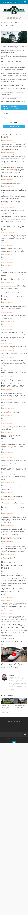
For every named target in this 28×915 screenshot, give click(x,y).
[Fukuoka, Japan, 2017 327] (7, 613)
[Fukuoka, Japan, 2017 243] (7, 455)
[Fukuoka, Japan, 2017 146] (7, 282)
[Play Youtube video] (14, 654)
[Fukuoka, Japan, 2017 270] (7, 492)
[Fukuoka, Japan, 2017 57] (7, 179)
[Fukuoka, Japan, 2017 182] (7, 376)
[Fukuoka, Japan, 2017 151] (7, 302)
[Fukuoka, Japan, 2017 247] (7, 457)
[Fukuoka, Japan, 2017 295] (7, 541)
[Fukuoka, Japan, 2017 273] (7, 472)
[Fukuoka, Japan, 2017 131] (7, 260)
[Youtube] (14, 18)
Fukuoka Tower (9, 446)
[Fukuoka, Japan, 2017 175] (7, 357)
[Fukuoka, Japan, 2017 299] (7, 571)
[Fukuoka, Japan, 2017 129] (7, 265)
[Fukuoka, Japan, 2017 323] (7, 600)
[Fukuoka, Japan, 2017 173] (7, 343)
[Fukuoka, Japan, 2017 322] (7, 597)
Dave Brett (6, 28)
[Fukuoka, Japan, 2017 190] (7, 350)
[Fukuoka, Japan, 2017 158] (7, 329)
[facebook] (8, 18)
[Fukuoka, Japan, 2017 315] (7, 513)
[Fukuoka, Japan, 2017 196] (7, 389)
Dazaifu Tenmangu (5, 235)
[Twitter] (20, 18)
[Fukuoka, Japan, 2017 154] (7, 327)
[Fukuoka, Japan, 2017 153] (7, 324)
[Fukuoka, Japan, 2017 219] (7, 432)
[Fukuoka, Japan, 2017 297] (7, 544)
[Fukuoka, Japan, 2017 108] (7, 243)
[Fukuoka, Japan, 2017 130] (7, 257)
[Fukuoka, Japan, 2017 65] (7, 186)
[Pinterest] (17, 18)
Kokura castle (11, 169)
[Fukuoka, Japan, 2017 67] (7, 205)
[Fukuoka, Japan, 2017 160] (7, 312)
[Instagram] (11, 18)
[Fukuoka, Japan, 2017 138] (7, 262)
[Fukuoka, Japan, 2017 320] (7, 525)
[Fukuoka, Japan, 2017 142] (7, 268)
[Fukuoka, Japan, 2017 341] (7, 165)
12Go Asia (14, 130)
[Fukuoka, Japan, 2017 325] (7, 610)
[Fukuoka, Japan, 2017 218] (7, 423)
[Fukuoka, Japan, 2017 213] (7, 415)
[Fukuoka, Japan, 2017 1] (7, 65)
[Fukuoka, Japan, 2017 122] (7, 254)
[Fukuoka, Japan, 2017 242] (7, 452)
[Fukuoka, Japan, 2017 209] (7, 408)
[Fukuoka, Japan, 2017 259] (7, 482)
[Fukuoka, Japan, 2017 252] (7, 442)
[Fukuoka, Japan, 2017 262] (7, 499)
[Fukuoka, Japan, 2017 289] (7, 554)
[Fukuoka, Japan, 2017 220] (7, 421)
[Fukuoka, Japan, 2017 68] (7, 207)
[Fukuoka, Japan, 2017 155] (7, 321)
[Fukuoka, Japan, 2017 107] (7, 232)
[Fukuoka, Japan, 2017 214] (7, 418)
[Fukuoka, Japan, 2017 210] (7, 399)
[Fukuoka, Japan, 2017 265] (7, 485)
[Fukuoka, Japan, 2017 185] (7, 368)
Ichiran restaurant (5, 305)
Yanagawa (3, 346)
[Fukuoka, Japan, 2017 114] (7, 245)
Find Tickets (15, 126)
